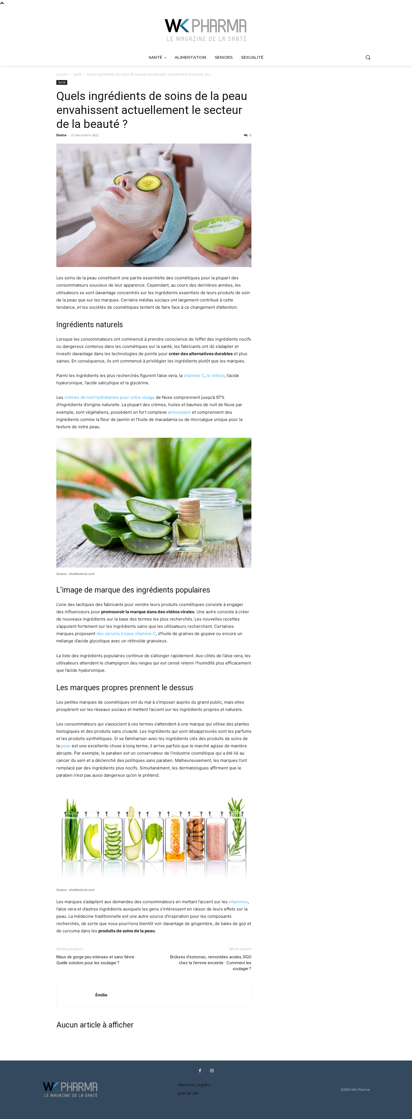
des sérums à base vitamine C (126, 633)
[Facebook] (200, 1071)
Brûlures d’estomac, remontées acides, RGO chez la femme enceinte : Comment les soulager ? (210, 962)
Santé (77, 74)
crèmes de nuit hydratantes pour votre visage (109, 397)
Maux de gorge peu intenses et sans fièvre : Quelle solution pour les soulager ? (96, 959)
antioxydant (179, 412)
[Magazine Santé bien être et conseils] (206, 30)
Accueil (62, 74)
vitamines (238, 901)
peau (66, 745)
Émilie (61, 135)
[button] (367, 57)
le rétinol (215, 375)
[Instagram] (212, 1071)
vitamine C (194, 375)
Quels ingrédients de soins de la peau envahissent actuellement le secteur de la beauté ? (151, 110)
